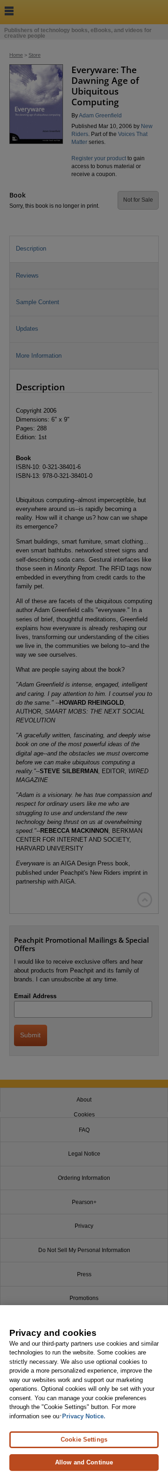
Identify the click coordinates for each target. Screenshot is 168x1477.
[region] (84, 1391)
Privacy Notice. (83, 1416)
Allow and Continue (84, 1462)
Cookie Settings (84, 1439)
